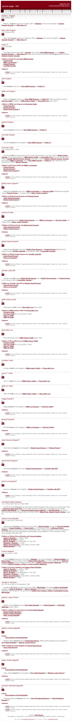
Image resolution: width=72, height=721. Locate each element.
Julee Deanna (11, 198)
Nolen (49, 605)
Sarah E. (9, 538)
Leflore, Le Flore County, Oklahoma (48, 562)
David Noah (10, 256)
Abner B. (15, 589)
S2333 (7, 621)
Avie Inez (7, 101)
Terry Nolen (32, 605)
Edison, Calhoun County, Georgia (56, 159)
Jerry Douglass (40, 698)
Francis (63, 526)
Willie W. (8, 317)
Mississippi (41, 587)
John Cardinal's (25, 719)
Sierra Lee (10, 258)
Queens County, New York (12, 508)
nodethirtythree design (53, 719)
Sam (8, 61)
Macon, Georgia (21, 162)
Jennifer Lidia (19, 251)
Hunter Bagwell (38, 715)
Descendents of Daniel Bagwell (16, 637)
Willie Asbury (28, 101)
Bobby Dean (10, 109)
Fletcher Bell (9, 510)
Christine (8, 312)
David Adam (32, 641)
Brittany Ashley (11, 613)
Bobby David (11, 200)
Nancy (29, 528)
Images (40, 11)
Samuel (15, 528)
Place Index (33, 11)
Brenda (9, 107)
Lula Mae (9, 66)
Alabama (38, 23)
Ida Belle (54, 510)
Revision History (57, 11)
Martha (9, 546)
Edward (9, 64)
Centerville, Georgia (48, 251)
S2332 (7, 72)
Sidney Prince (36, 561)
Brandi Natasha (12, 612)
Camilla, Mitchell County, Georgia (18, 159)
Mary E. (9, 541)
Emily (41, 86)
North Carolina (44, 526)
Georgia (28, 52)
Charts (27, 11)
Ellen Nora (22, 25)
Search (22, 11)
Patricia (12, 193)
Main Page (7, 11)
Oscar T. (8, 315)
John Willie (47, 52)
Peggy (8, 106)
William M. (10, 539)
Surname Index (15, 11)
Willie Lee (9, 62)
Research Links (66, 11)
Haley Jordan (11, 615)
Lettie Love (61, 587)
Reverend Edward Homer (34, 510)
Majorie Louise (27, 642)
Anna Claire (10, 647)
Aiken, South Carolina (39, 193)
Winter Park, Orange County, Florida (52, 512)
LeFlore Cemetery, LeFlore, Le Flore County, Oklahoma (27, 564)
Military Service (47, 11)
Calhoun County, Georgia (11, 56)
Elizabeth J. (10, 543)
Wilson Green (11, 545)
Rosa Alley (43, 101)
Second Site (31, 719)
